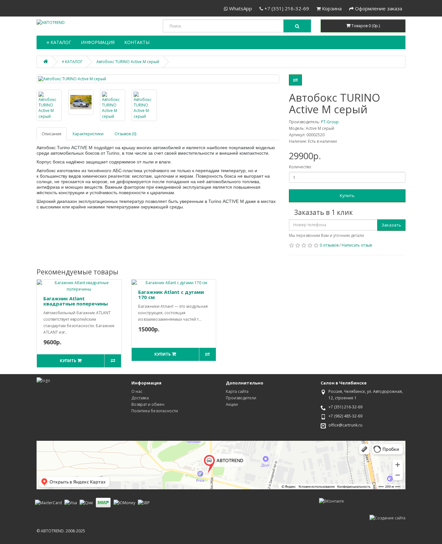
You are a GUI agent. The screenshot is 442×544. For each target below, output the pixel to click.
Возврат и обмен (147, 404)
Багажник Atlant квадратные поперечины (75, 301)
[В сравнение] (295, 79)
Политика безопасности (154, 411)
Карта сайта (237, 391)
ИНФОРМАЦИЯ (98, 42)
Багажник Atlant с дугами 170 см (171, 295)
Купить (347, 195)
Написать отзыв (357, 245)
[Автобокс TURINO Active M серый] (158, 78)
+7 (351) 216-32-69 (286, 8)
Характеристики (88, 134)
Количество (300, 167)
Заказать (391, 225)
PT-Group (330, 122)
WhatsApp (240, 8)
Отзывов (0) (125, 134)
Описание (51, 134)
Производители (241, 398)
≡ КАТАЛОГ (59, 42)
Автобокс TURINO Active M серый (127, 61)
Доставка (140, 398)
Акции (232, 404)
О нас (136, 391)
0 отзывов (329, 245)
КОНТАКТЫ (136, 42)
